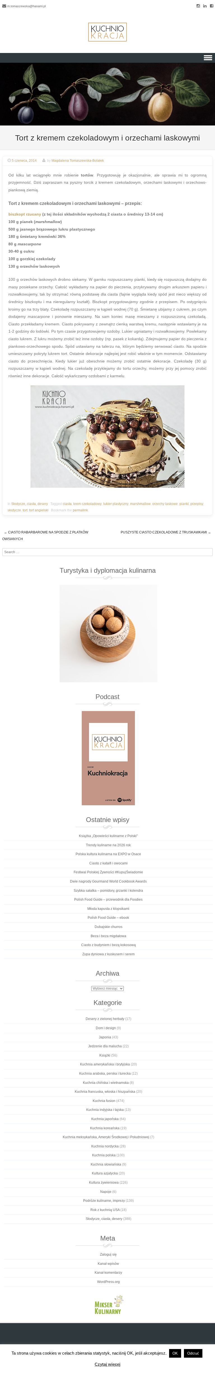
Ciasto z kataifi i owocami (108, 863)
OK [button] (175, 1353)
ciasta (67, 504)
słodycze (14, 510)
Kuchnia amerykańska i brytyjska (105, 1064)
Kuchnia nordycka (105, 1146)
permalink (80, 510)
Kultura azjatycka (105, 1173)
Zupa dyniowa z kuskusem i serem (108, 954)
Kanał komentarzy (108, 1273)
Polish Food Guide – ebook (108, 918)
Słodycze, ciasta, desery (29, 504)
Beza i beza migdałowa (108, 936)
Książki (104, 1055)
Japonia (105, 1037)
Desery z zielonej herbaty (105, 1019)
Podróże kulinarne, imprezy (104, 1201)
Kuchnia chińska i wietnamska (106, 1083)
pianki (184, 504)
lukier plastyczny (115, 504)
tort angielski (38, 510)
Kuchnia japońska (105, 1119)
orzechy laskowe (165, 504)
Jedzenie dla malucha (105, 1046)
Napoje (105, 1192)
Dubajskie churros (108, 927)
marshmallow (140, 504)
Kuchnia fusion (104, 1101)
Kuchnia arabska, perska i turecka (105, 1073)
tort (25, 510)
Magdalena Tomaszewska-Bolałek (78, 161)
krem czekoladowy (87, 504)
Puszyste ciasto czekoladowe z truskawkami (166, 532)
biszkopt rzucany (24, 214)
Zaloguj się (108, 1254)
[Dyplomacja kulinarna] (108, 633)
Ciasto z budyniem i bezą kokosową (108, 945)
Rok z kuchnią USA (105, 1210)
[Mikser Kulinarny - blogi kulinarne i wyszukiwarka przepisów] (108, 1304)
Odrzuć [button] (193, 1353)
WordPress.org (108, 1282)
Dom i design (106, 1028)
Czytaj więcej (107, 1364)
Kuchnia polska (104, 1155)
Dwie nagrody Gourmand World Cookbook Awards (108, 881)
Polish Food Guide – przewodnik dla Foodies (108, 899)
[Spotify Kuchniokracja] (108, 758)
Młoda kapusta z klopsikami (108, 909)
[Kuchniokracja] (107, 32)
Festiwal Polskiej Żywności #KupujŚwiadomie (108, 872)
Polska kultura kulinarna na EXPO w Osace (108, 854)
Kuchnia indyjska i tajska (105, 1110)
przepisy (196, 504)
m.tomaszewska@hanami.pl (26, 6)
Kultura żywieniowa (104, 1183)
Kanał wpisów (108, 1264)
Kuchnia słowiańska (106, 1164)
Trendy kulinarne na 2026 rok (108, 845)
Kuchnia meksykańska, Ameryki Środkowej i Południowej (106, 1137)
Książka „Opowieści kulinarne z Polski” (108, 836)
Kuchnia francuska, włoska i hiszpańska (105, 1092)
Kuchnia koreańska (105, 1128)
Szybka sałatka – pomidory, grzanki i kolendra (108, 891)
